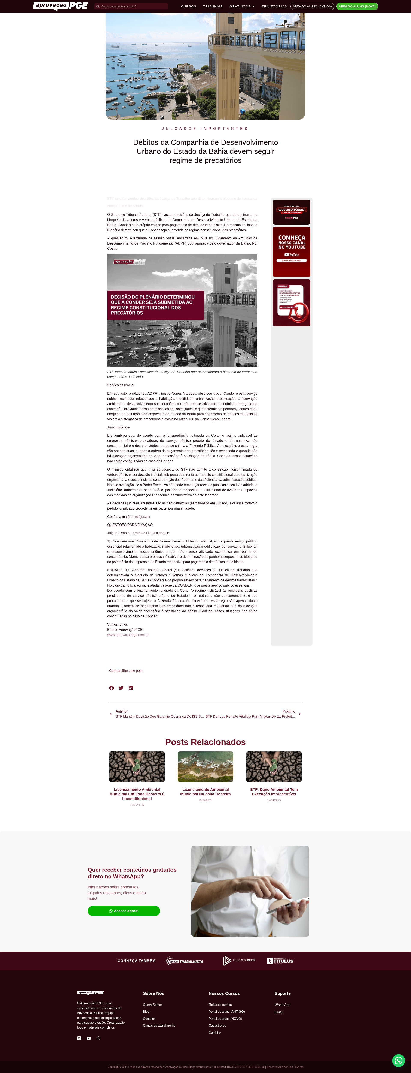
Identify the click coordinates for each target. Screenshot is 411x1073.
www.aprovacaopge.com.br (128, 635)
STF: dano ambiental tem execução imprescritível (274, 791)
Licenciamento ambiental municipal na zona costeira (205, 791)
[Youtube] (89, 1038)
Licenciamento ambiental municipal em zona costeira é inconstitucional (137, 794)
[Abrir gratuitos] (253, 6)
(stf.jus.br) (142, 517)
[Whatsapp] (98, 1038)
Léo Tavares (296, 1067)
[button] (111, 687)
